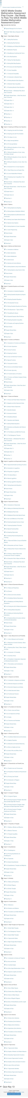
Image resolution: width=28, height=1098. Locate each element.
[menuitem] (1, 3)
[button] (1, 1)
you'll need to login (20, 1092)
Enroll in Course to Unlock (14, 1094)
